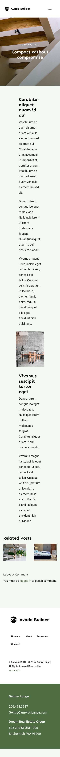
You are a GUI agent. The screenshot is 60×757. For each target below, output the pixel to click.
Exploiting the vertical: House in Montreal (41, 552)
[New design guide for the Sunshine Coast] (14, 552)
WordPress (14, 670)
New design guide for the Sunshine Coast (11, 552)
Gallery (18, 552)
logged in (25, 580)
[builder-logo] (17, 8)
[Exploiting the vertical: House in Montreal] (45, 552)
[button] (5, 552)
